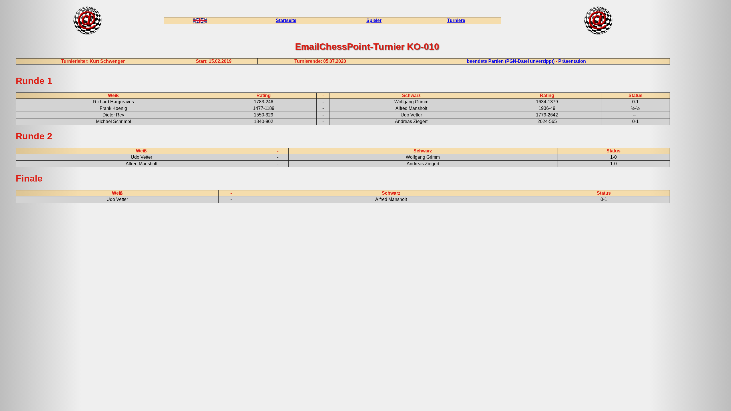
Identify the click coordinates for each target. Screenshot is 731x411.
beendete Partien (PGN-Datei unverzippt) (511, 61)
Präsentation (572, 61)
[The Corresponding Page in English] (200, 21)
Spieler (373, 20)
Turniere (456, 20)
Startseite (286, 20)
